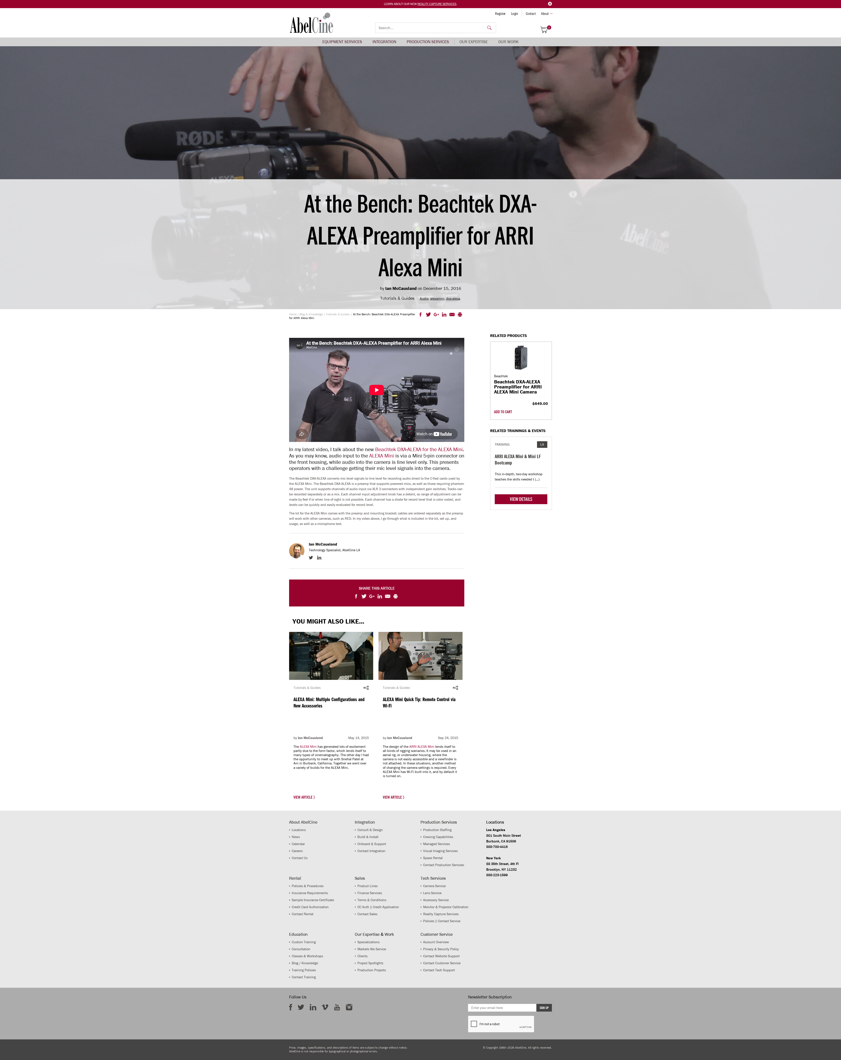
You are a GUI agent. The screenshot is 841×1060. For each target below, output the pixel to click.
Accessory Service (436, 900)
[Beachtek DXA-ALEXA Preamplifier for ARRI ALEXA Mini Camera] (521, 358)
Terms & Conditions (371, 900)
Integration (384, 41)
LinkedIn (319, 558)
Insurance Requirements (310, 893)
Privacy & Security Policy (441, 949)
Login (514, 14)
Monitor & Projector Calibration (445, 907)
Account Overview (436, 942)
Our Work (508, 41)
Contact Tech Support (439, 970)
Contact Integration (371, 851)
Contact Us (299, 858)
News (296, 837)
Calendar (298, 844)
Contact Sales (367, 914)
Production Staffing (437, 830)
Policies (428, 921)
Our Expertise (473, 41)
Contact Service (449, 921)
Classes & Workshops (307, 956)
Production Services (428, 41)
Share (366, 688)
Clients (362, 956)
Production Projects (371, 970)
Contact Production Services (443, 865)
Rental (295, 878)
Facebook (290, 1007)
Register (500, 14)
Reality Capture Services (436, 4)
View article (303, 797)
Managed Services (436, 844)
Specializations (368, 942)
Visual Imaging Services (440, 851)
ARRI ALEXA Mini (421, 746)
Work (389, 934)
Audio (424, 298)
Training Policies (304, 970)
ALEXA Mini (381, 455)
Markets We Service (371, 949)
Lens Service (432, 893)
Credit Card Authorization (310, 907)
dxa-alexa (453, 298)
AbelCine (311, 22)
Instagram (349, 1007)
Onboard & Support (371, 844)
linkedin (313, 1007)
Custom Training (304, 942)
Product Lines (367, 886)
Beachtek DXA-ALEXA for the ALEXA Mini (419, 449)
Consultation (301, 949)
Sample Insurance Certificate (313, 900)
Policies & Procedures (307, 886)
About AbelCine (303, 822)
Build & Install (367, 837)
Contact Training (304, 977)
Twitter (311, 558)
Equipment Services (342, 41)
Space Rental (433, 858)
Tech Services (433, 878)
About (545, 14)
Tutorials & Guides (338, 314)
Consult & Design (370, 830)
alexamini (437, 298)
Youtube (337, 1007)
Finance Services (369, 893)
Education (298, 934)
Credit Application (386, 907)
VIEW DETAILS (521, 499)
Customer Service (436, 934)
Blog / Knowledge (305, 963)
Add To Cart (503, 412)
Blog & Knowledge (311, 314)
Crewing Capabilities (438, 837)
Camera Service (434, 886)
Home (293, 314)
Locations (299, 830)
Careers (297, 851)
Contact (531, 14)
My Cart (549, 28)
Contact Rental (302, 914)
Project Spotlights (370, 963)
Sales (360, 878)
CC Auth (363, 907)
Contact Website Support (441, 956)
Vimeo (325, 1007)
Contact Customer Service (442, 963)
